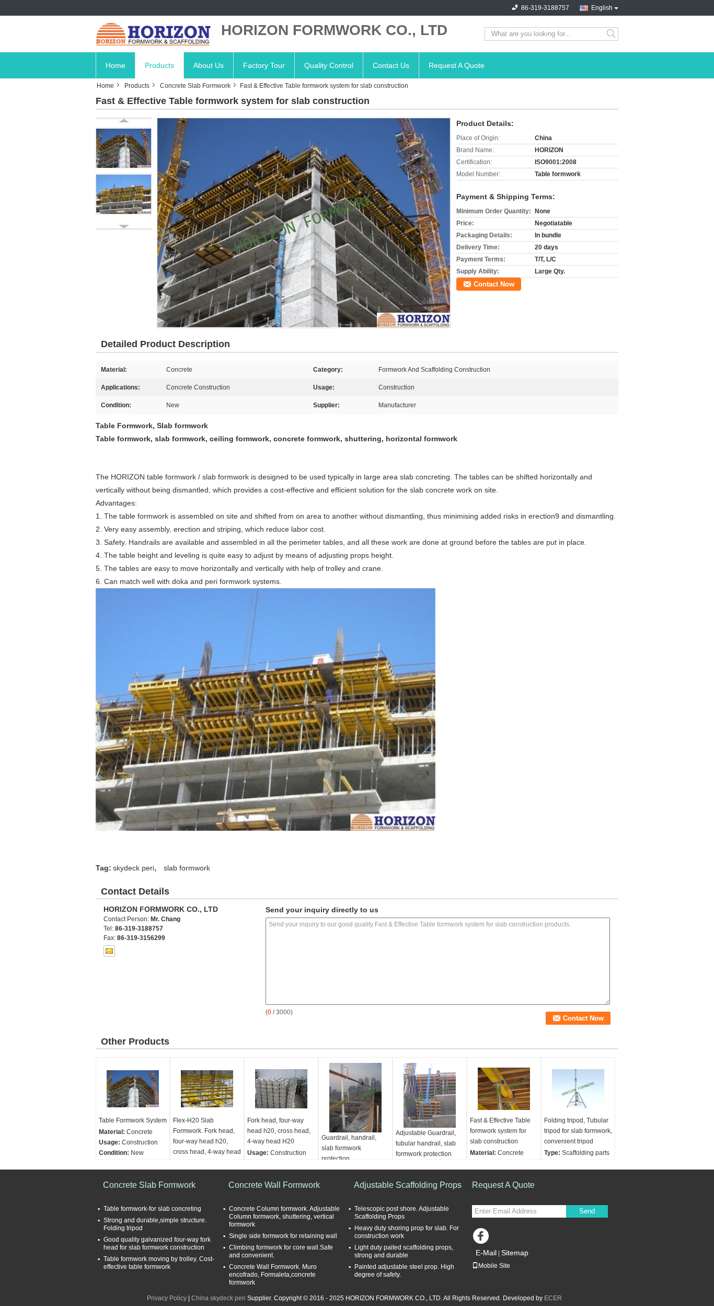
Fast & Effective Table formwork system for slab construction (500, 1131)
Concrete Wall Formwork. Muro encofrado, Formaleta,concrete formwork (273, 1274)
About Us (208, 65)
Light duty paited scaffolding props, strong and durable (403, 1251)
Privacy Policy (167, 1298)
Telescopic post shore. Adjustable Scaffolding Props (401, 1212)
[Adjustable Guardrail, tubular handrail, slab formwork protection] (429, 1095)
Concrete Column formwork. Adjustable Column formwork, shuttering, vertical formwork (284, 1216)
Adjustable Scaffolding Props (408, 1185)
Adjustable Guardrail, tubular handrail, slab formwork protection (426, 1143)
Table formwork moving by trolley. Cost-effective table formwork (158, 1262)
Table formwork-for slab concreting (152, 1208)
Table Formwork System (133, 1120)
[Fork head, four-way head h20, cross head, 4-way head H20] (281, 1089)
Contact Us (391, 65)
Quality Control (328, 65)
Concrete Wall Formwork (274, 1185)
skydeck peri (133, 868)
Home (115, 65)
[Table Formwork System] (132, 1089)
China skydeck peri (218, 1298)
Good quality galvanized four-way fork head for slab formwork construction (157, 1243)
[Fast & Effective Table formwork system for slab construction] (503, 1089)
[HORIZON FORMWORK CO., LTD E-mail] (109, 951)
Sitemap (514, 1252)
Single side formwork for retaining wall (283, 1236)
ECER (553, 1298)
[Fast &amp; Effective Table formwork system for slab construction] (303, 222)
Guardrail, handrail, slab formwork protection (348, 1148)
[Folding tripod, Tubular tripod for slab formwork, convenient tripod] (578, 1089)
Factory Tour (264, 65)
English (602, 8)
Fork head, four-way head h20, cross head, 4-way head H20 (278, 1131)
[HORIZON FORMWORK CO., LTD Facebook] (482, 1238)
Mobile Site (494, 1265)
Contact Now (494, 284)
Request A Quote (457, 65)
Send (587, 1211)
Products (159, 65)
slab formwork (187, 868)
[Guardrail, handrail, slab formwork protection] (355, 1097)
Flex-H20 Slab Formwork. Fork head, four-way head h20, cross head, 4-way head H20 (207, 1141)
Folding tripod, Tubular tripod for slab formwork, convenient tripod (578, 1131)
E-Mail (486, 1252)
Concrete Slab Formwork (195, 85)
